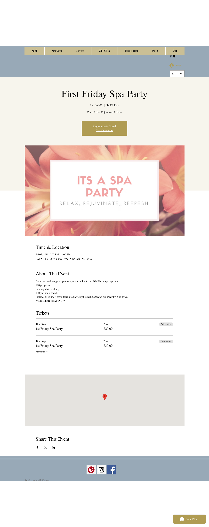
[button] (173, 56)
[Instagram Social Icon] (101, 469)
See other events (104, 130)
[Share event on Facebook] (37, 447)
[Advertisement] (98, 23)
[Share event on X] (45, 447)
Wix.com (45, 480)
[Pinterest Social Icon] (91, 469)
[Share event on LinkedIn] (53, 447)
